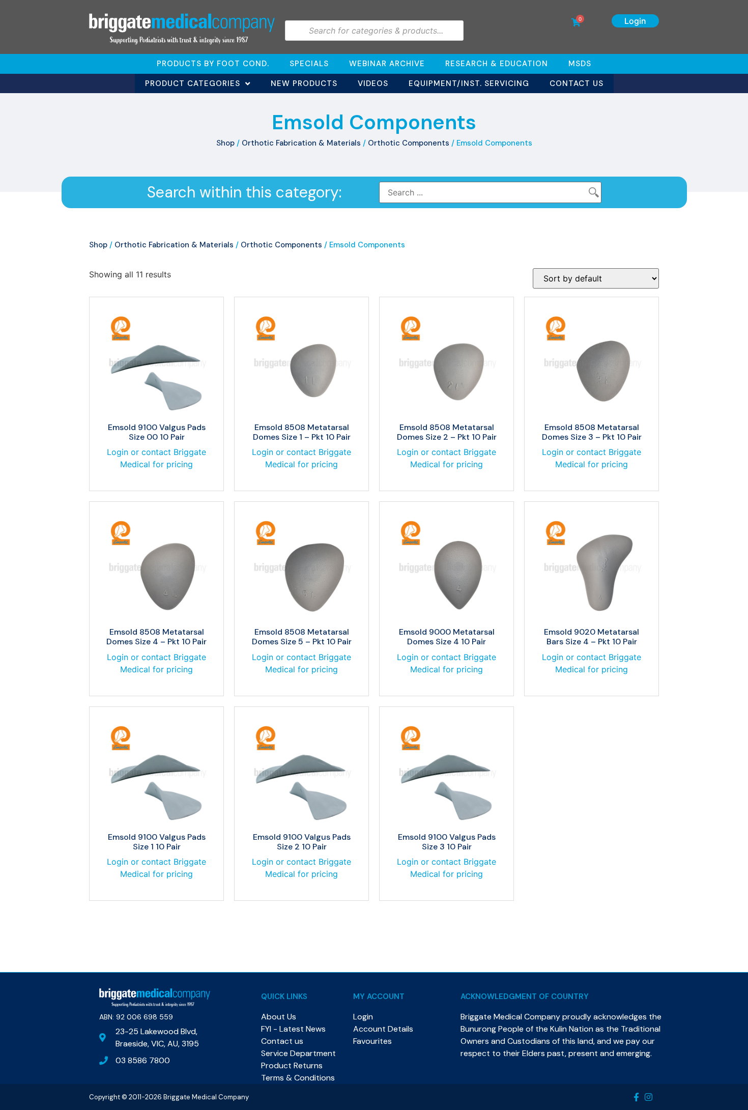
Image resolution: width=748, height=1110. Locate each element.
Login (635, 21)
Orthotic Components (408, 143)
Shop (225, 143)
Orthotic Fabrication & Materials (301, 143)
